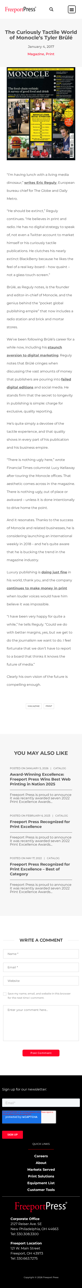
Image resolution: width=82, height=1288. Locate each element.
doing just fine (54, 572)
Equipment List (41, 1183)
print (49, 706)
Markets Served (41, 1170)
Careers (41, 1156)
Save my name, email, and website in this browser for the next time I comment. (39, 995)
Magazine (36, 54)
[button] (51, 9)
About (41, 1163)
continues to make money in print (37, 588)
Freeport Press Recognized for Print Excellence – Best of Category (40, 869)
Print (50, 54)
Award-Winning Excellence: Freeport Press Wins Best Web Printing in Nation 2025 (40, 779)
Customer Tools (41, 1190)
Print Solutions (41, 1176)
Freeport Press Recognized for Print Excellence (40, 824)
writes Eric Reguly (40, 183)
